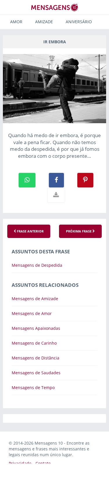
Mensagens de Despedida (37, 265)
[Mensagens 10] (54, 7)
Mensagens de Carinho (34, 343)
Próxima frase (79, 231)
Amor (16, 21)
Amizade (44, 21)
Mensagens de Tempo (33, 387)
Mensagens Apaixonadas (36, 328)
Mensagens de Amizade (35, 298)
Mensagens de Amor (32, 313)
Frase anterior (30, 231)
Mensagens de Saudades (36, 372)
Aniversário (79, 21)
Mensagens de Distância (35, 358)
